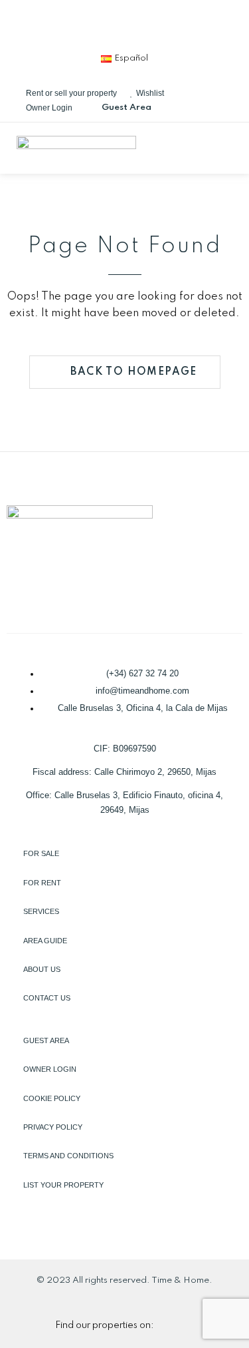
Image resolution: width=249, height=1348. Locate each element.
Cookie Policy (51, 1098)
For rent (42, 883)
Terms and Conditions (68, 1156)
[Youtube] (190, 23)
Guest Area (46, 1040)
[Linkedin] (103, 23)
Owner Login (49, 1069)
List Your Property (63, 1185)
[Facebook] (59, 23)
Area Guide (45, 941)
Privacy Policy (52, 1127)
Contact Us (46, 998)
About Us (41, 969)
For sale (41, 853)
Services (41, 911)
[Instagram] (146, 23)
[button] (228, 147)
